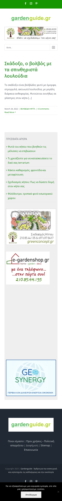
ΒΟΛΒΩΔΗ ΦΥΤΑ (27, 108)
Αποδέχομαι (31, 495)
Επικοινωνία (31, 449)
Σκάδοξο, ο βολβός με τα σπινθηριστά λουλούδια (28, 70)
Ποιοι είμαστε (16, 441)
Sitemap (45, 445)
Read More (9, 112)
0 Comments (43, 108)
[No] (58, 491)
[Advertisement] (31, 322)
